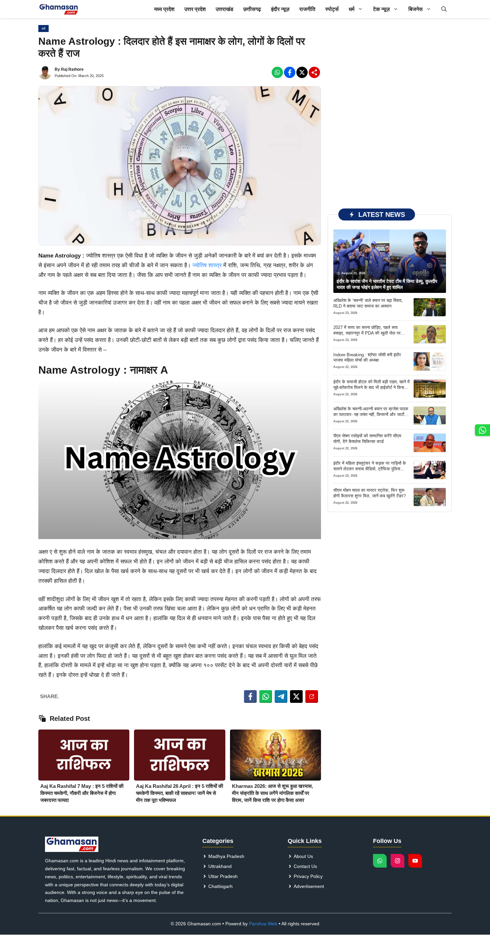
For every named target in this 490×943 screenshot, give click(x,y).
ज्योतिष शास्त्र (207, 265)
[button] (444, 9)
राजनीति (307, 9)
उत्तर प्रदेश (195, 9)
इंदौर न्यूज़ (280, 9)
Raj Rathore (72, 69)
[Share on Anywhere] (311, 696)
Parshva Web (263, 923)
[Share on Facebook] (250, 696)
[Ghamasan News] (58, 9)
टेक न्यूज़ (381, 9)
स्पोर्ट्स (332, 9)
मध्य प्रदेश (164, 9)
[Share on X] (296, 696)
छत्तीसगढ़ (252, 9)
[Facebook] (277, 72)
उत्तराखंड (224, 9)
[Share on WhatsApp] (265, 696)
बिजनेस (415, 9)
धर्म (351, 9)
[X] (302, 72)
